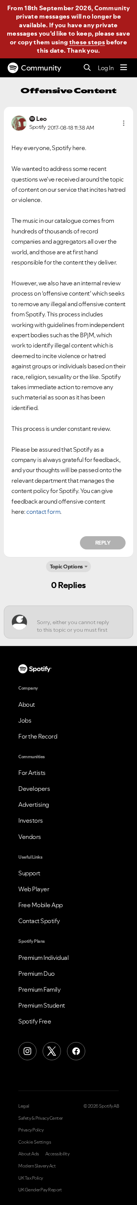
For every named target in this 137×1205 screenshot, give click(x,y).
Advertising (33, 804)
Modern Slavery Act (37, 1166)
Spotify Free (34, 1021)
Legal (23, 1106)
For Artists (32, 772)
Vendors (29, 837)
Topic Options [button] (66, 566)
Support (29, 873)
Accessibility (57, 1154)
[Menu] (123, 67)
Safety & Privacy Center (40, 1118)
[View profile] (19, 122)
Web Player (33, 889)
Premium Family (39, 989)
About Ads (28, 1154)
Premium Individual (43, 957)
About (26, 704)
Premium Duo (36, 973)
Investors (30, 820)
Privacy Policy (30, 1130)
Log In (105, 68)
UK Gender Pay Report (40, 1190)
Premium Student (41, 1005)
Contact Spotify (39, 921)
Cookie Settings (34, 1142)
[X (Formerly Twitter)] (52, 1051)
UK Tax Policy (30, 1178)
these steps (87, 42)
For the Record (37, 736)
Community (41, 68)
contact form (43, 511)
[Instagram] (27, 1051)
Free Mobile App (40, 905)
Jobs (24, 720)
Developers (34, 788)
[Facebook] (76, 1051)
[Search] (87, 68)
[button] (123, 123)
